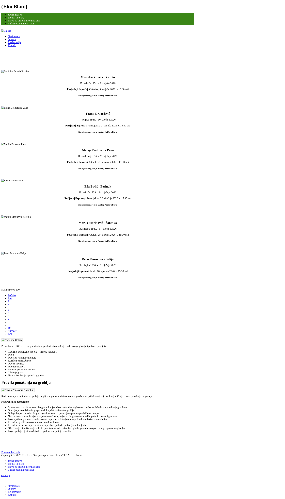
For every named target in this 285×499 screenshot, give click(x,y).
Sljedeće (12, 330)
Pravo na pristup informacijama (24, 466)
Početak (12, 295)
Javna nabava (15, 460)
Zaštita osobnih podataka (21, 469)
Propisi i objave (16, 463)
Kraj (10, 333)
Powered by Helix (10, 452)
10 (9, 328)
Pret (10, 298)
